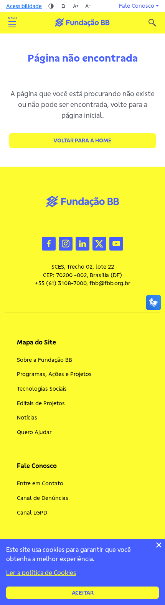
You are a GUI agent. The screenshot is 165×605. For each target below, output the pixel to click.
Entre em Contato (40, 483)
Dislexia (63, 6)
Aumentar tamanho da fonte (76, 6)
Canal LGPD (32, 513)
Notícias (27, 417)
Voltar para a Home (82, 140)
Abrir (12, 22)
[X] (99, 243)
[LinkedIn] (82, 243)
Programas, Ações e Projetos (54, 374)
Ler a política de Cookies (41, 572)
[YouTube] (116, 243)
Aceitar (83, 593)
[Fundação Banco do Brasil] (152, 23)
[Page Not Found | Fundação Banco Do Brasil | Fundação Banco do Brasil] (82, 22)
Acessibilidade (24, 6)
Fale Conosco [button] (136, 6)
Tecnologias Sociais (42, 389)
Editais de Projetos (41, 403)
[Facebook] (49, 243)
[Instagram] (66, 243)
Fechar (159, 545)
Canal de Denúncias (42, 498)
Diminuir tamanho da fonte (88, 6)
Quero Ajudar (34, 432)
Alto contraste (51, 6)
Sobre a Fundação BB (44, 360)
